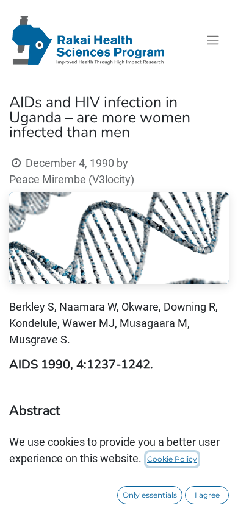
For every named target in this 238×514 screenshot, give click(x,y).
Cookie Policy (172, 458)
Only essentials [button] (150, 494)
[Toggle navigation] (213, 40)
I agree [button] (207, 494)
